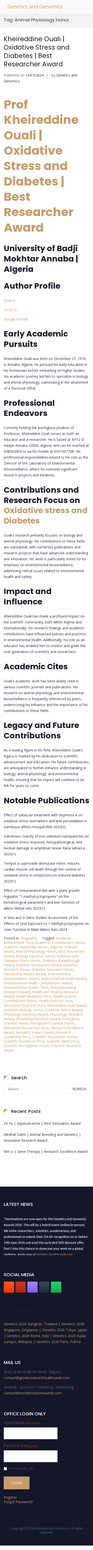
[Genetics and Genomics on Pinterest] (32, 1287)
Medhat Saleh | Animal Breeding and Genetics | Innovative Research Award (42, 1137)
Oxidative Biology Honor (23, 1010)
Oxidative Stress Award (63, 1010)
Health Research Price (33, 996)
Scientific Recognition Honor (26, 1045)
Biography (29, 938)
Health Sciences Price (55, 1000)
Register (10, 1497)
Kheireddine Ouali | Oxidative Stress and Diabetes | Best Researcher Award (36, 51)
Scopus (9, 300)
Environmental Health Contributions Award (38, 983)
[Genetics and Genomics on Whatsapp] (56, 1287)
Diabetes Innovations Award (38, 965)
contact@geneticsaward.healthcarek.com (37, 1377)
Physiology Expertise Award (26, 1014)
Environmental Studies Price (26, 987)
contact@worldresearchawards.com (33, 1393)
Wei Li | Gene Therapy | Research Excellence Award (46, 1151)
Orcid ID (10, 309)
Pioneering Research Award (38, 1018)
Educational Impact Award (25, 973)
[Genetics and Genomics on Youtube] (20, 1287)
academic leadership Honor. (26, 947)
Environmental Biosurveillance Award (37, 976)
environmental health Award (63, 978)
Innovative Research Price (24, 1005)
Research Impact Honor (35, 1032)
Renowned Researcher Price (26, 1028)
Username (21, 1422)
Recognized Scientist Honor (52, 1023)
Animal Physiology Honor (36, 951)
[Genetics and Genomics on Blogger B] (9, 1287)
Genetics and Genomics (34, 6)
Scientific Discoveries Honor (54, 1036)
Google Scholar (16, 319)
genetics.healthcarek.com (54, 1253)
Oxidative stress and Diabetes (46, 515)
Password (21, 1445)
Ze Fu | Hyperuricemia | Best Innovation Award (42, 1123)
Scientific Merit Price (62, 1041)
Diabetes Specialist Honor (52, 969)
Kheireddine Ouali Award (66, 1005)
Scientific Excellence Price (24, 1041)
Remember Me (21, 1468)
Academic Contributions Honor (60, 942)
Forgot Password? (18, 1501)
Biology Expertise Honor (35, 956)
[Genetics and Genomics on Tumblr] (44, 1287)
